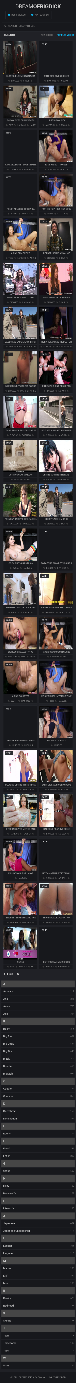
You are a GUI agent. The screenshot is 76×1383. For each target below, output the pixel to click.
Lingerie (8, 1253)
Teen (6, 1335)
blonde (13, 214)
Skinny (7, 1320)
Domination (10, 1118)
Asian (6, 1006)
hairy (32, 125)
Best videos (18, 15)
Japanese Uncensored (16, 1230)
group (26, 81)
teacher (26, 834)
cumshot (24, 391)
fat (64, 657)
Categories (42, 15)
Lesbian (8, 1245)
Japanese (9, 1223)
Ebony (7, 1133)
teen (10, 258)
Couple (7, 1088)
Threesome (9, 1343)
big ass (62, 391)
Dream (38, 6)
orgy (10, 347)
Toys (6, 1350)
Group (7, 1170)
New (43, 35)
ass (28, 480)
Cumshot (8, 1096)
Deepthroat (9, 1111)
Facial (6, 1148)
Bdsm (6, 1028)
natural (61, 878)
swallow (26, 435)
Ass (5, 1013)
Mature (7, 1268)
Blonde (7, 1066)
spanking (50, 612)
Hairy (6, 1185)
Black (6, 1058)
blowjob (15, 81)
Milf (5, 1275)
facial (50, 214)
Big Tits (7, 1051)
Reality (7, 1298)
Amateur (8, 991)
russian (64, 81)
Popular (61, 35)
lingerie (14, 169)
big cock (61, 214)
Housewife (9, 1193)
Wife (6, 1365)
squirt (13, 701)
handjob (51, 81)
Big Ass (7, 1036)
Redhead (8, 1305)
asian (32, 258)
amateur (50, 125)
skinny (32, 657)
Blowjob (8, 1073)
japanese (61, 480)
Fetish (6, 1155)
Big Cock (8, 1043)
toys (10, 125)
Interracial (9, 1208)
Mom (6, 1283)
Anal (6, 998)
